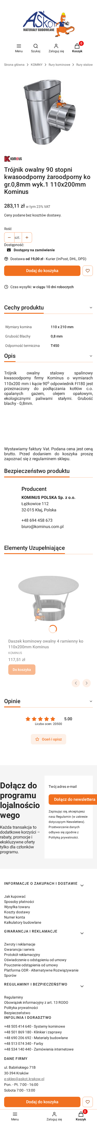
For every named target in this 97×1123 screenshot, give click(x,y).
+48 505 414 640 (17, 1026)
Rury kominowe (59, 65)
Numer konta (14, 917)
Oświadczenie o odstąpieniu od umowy (35, 960)
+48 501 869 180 (17, 1032)
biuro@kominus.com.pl (42, 526)
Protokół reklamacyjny (22, 955)
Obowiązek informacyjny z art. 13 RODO (36, 1002)
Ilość (8, 229)
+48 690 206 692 (17, 1038)
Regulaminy (13, 997)
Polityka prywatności (21, 1008)
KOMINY (36, 65)
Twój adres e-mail (63, 786)
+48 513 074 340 (17, 1043)
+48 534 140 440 (17, 1049)
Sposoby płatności (19, 902)
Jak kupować (15, 896)
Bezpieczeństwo (17, 1013)
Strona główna (14, 65)
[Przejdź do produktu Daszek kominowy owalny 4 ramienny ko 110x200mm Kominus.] (48, 597)
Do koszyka (22, 670)
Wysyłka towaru (17, 907)
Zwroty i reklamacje (19, 944)
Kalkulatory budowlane (22, 922)
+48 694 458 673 (37, 520)
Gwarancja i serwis (19, 949)
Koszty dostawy (17, 912)
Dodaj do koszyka (42, 270)
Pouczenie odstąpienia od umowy (31, 965)
